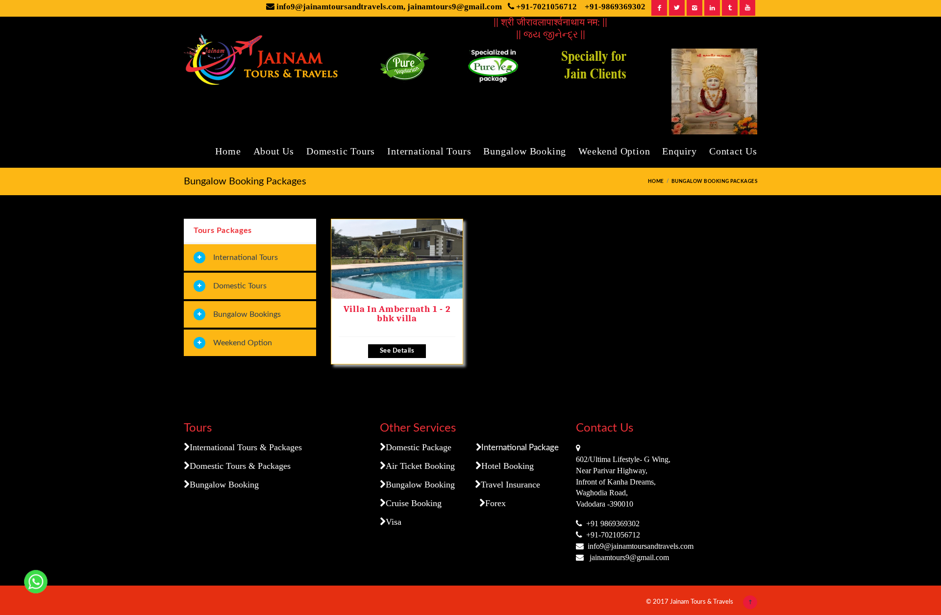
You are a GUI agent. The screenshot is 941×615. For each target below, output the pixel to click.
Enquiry (679, 151)
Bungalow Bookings (247, 314)
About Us (273, 151)
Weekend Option (614, 151)
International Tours (429, 151)
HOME (656, 181)
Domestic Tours (340, 151)
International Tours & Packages (246, 447)
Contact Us (733, 151)
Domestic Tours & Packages (240, 466)
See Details (397, 351)
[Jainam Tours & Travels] (264, 61)
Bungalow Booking (524, 151)
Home (228, 151)
